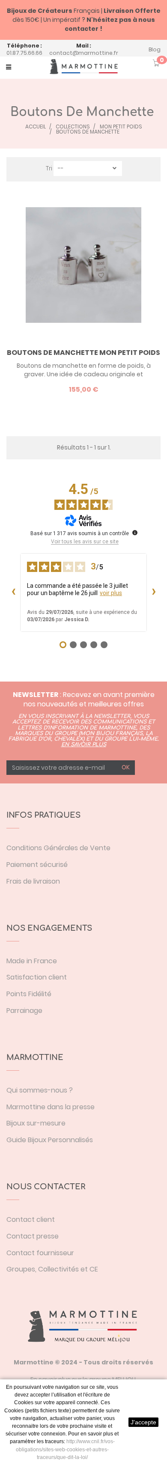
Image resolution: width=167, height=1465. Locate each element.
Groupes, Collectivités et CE (52, 1269)
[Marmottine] (83, 66)
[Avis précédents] (13, 593)
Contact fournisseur (40, 1253)
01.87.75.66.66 (24, 53)
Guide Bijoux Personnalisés (49, 1140)
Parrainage (24, 1010)
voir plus (111, 593)
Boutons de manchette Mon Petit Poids (83, 353)
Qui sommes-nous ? (39, 1090)
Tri (49, 168)
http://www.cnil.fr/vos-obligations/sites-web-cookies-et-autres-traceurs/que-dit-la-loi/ (65, 1449)
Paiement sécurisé (37, 864)
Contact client (30, 1219)
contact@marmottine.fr (83, 53)
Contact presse (32, 1236)
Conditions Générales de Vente (58, 848)
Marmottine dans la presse (50, 1107)
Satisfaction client (36, 977)
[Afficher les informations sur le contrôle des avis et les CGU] (134, 532)
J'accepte (143, 1422)
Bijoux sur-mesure (36, 1123)
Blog (155, 49)
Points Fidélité (28, 994)
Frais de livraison (33, 881)
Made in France (31, 961)
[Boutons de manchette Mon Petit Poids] (83, 265)
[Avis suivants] (154, 593)
